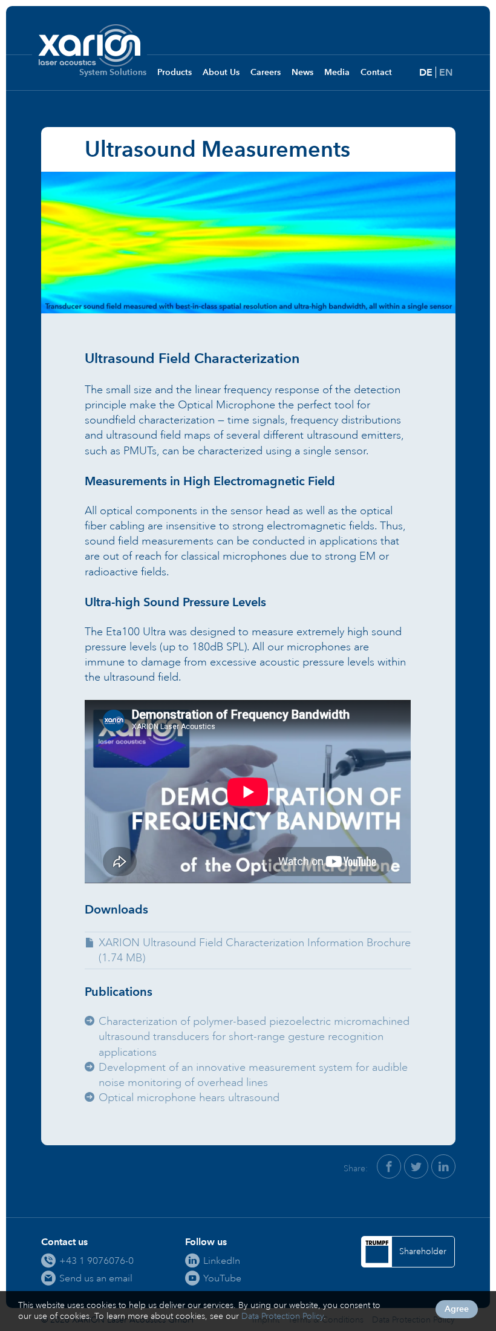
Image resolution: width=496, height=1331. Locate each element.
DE (425, 72)
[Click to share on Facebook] (389, 1166)
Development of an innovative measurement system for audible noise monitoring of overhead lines (253, 1075)
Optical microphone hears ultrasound (189, 1097)
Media (337, 72)
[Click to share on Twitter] (416, 1166)
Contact (376, 72)
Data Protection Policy (282, 1316)
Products (174, 72)
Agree (457, 1309)
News (302, 72)
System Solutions (112, 72)
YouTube (222, 1278)
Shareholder (422, 1251)
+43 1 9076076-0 (96, 1260)
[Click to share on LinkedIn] (443, 1166)
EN (445, 72)
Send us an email (95, 1278)
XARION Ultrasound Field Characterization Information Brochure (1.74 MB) (255, 950)
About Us (221, 72)
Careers (265, 72)
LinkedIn (221, 1260)
